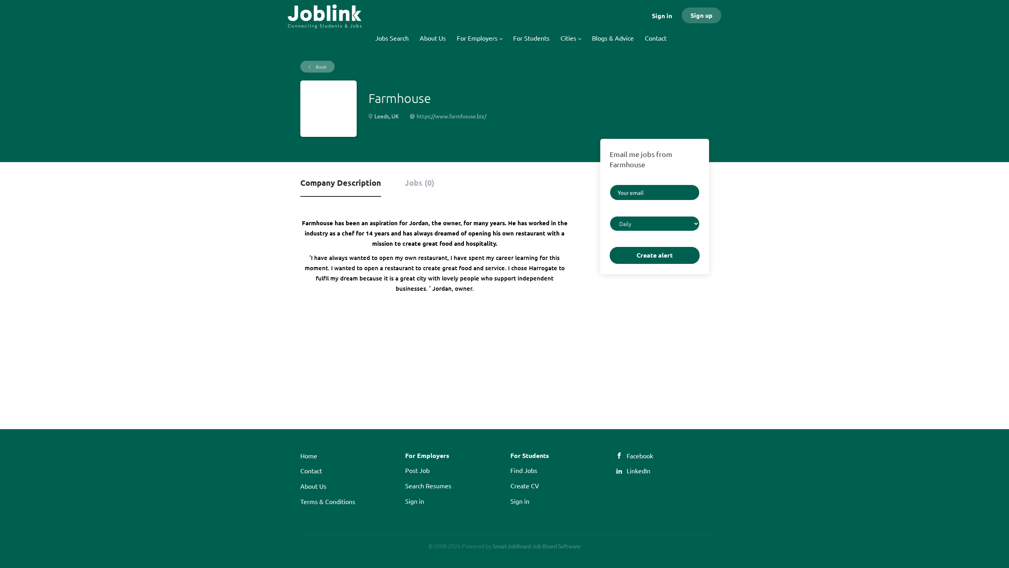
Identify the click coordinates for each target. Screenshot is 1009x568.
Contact (311, 471)
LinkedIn (638, 471)
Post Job (417, 470)
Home (308, 456)
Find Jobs (523, 470)
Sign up (702, 15)
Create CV (524, 486)
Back (321, 67)
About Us (313, 486)
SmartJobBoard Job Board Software (537, 545)
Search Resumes (428, 486)
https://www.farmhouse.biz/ (451, 116)
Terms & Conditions (327, 501)
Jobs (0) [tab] (419, 183)
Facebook (640, 456)
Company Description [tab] (340, 183)
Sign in (662, 15)
